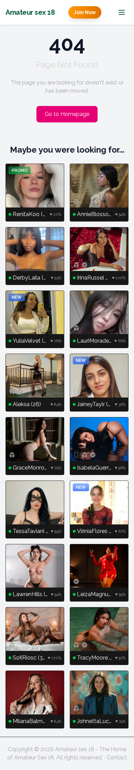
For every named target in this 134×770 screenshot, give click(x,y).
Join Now (85, 12)
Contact (117, 757)
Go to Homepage (67, 114)
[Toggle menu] (122, 12)
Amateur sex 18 (30, 12)
